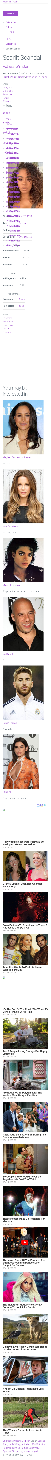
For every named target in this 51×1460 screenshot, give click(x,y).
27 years (23, 223)
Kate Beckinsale (11, 526)
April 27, (22, 216)
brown (9, 173)
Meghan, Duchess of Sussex (17, 457)
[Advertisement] (25, 359)
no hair (9, 202)
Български (8, 1441)
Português (26, 1448)
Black (21, 306)
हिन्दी (14, 1444)
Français (7, 1444)
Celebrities (11, 22)
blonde (9, 168)
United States (25, 237)
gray (8, 187)
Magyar (20, 1444)
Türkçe (15, 1451)
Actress (8, 66)
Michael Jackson (11, 585)
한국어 (42, 1444)
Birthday (10, 27)
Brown (21, 299)
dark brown (11, 182)
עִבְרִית (22, 1451)
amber (9, 148)
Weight (13, 77)
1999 (29, 216)
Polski (17, 1448)
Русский (7, 1451)
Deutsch (26, 1441)
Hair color (42, 77)
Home (9, 39)
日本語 (35, 1444)
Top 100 (10, 32)
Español (42, 1441)
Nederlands (8, 1448)
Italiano (27, 1444)
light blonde (11, 192)
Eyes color (31, 77)
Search (10, 13)
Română (35, 1448)
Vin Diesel (8, 654)
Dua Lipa (7, 791)
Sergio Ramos (10, 723)
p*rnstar (22, 66)
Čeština (17, 1441)
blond (8, 163)
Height (6, 77)
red (7, 206)
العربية (35, 1451)
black (8, 158)
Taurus (22, 230)
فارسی (28, 1451)
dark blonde (11, 177)
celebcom (10, 1)
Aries (8, 119)
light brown (11, 197)
